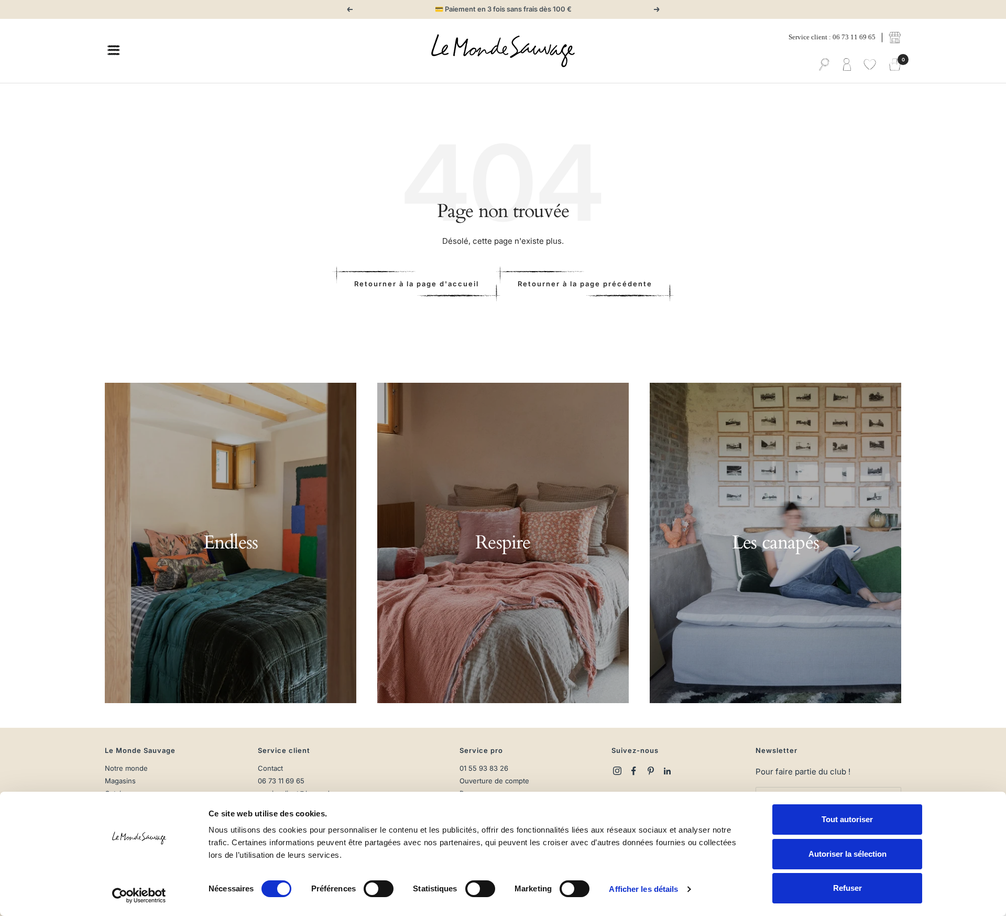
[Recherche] (824, 65)
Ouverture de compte (494, 781)
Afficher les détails (643, 889)
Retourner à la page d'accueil (416, 283)
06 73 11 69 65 (281, 781)
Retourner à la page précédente (585, 283)
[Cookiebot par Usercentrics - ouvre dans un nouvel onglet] (139, 895)
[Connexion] (847, 65)
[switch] (378, 888)
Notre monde (126, 768)
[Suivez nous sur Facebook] (634, 771)
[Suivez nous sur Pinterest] (651, 771)
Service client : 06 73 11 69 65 (832, 37)
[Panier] (895, 65)
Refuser (847, 887)
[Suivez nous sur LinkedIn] (667, 771)
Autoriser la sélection (847, 853)
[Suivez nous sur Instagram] (617, 771)
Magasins (120, 781)
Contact (270, 768)
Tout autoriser (847, 819)
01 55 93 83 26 (484, 768)
